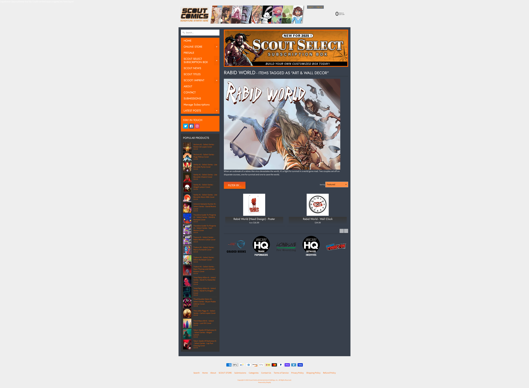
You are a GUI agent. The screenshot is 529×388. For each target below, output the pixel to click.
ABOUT (188, 86)
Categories (254, 372)
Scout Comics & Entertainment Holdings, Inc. (263, 380)
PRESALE (189, 53)
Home (205, 372)
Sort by (322, 184)
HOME (187, 41)
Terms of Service (281, 372)
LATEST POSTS (201, 111)
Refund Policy (329, 372)
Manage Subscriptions (197, 105)
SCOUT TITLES (192, 74)
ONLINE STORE (201, 47)
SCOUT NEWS (192, 68)
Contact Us (266, 372)
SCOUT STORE (225, 372)
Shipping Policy (313, 372)
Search (196, 372)
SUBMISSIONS (192, 99)
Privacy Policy (297, 372)
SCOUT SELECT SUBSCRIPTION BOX (201, 61)
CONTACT (190, 92)
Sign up (319, 7)
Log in (310, 7)
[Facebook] (191, 126)
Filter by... (234, 185)
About (213, 372)
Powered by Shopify (264, 382)
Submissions (240, 372)
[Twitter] (185, 126)
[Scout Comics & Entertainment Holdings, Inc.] (242, 15)
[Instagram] (197, 126)
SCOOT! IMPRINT (201, 80)
